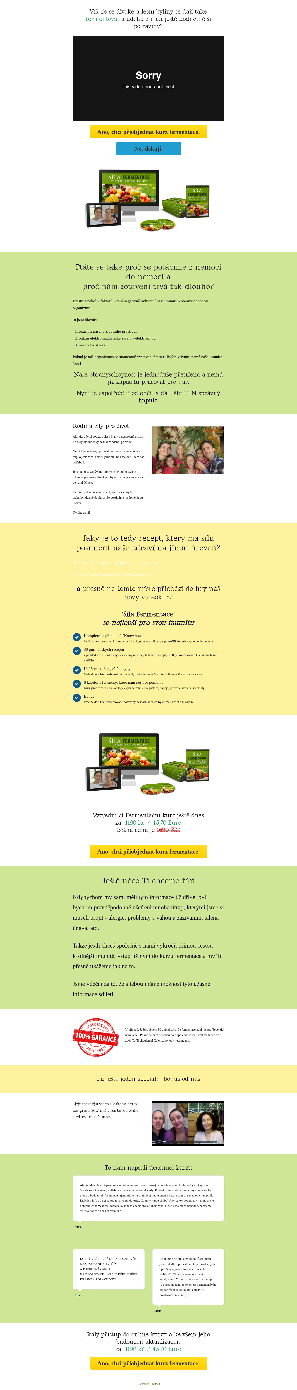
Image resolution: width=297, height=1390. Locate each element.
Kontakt (156, 1383)
